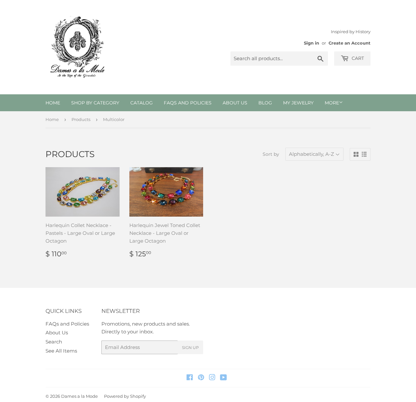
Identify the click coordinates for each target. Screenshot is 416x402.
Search (54, 342)
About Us (235, 103)
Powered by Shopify (125, 396)
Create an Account (349, 43)
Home (53, 103)
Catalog (141, 103)
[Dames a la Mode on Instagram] (212, 378)
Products (81, 119)
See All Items (61, 351)
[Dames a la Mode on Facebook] (189, 378)
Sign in (311, 43)
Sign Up (190, 347)
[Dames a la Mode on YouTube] (223, 378)
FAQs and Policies (188, 103)
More (332, 103)
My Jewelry (298, 103)
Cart (357, 58)
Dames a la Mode (79, 396)
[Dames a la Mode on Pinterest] (201, 378)
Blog (265, 103)
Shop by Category (95, 103)
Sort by (271, 154)
